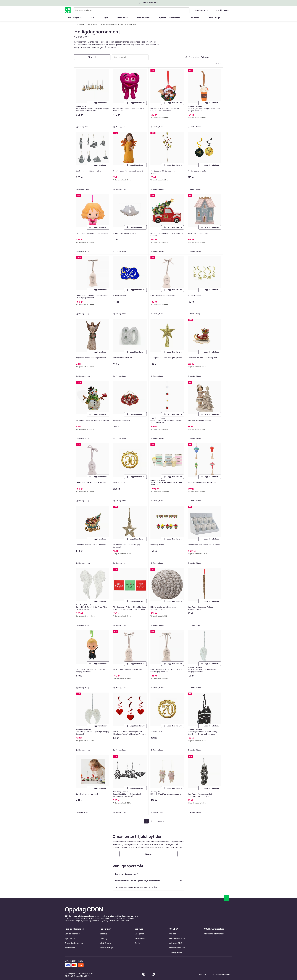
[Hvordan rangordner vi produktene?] (186, 57)
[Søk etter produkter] (186, 10)
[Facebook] (153, 974)
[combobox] (131, 10)
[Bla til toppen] (226, 898)
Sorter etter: (194, 57)
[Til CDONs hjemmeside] (68, 10)
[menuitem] (74, 17)
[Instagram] (144, 974)
